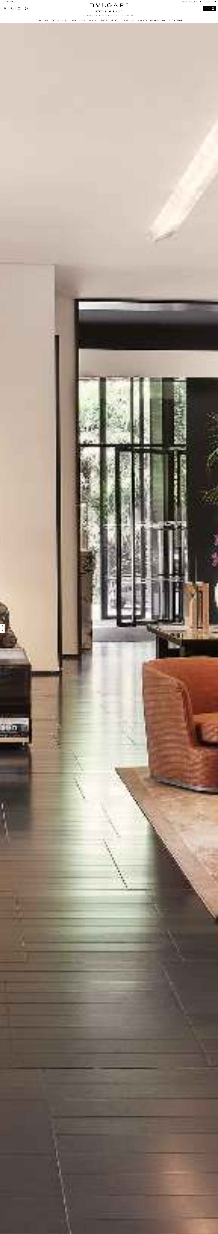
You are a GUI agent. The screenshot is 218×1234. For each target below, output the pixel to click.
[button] (191, 2)
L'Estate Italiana (175, 20)
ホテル (38, 20)
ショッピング (93, 20)
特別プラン (115, 20)
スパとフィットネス (69, 20)
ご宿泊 (45, 20)
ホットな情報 (142, 20)
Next (2, 631)
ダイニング (55, 20)
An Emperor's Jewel (158, 20)
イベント (82, 20)
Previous (2, 626)
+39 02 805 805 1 (128, 15)
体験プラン (105, 20)
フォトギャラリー (128, 20)
